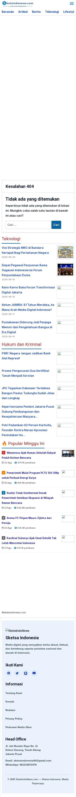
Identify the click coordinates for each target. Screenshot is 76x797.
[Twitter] (17, 673)
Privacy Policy (13, 718)
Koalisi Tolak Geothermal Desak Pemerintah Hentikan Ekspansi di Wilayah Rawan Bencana (28, 497)
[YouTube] (34, 673)
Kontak (9, 701)
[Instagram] (25, 673)
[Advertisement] (38, 57)
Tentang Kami (13, 693)
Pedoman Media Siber (18, 727)
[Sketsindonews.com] (17, 4)
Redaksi (10, 710)
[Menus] (71, 4)
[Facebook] (8, 673)
